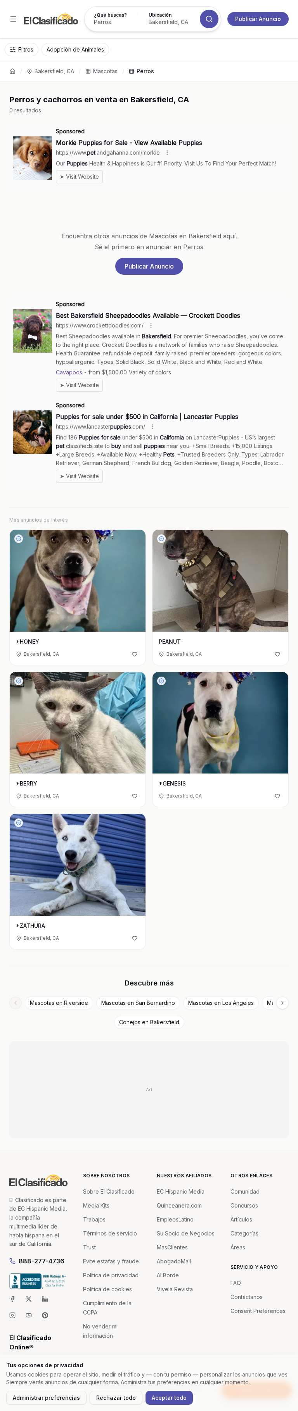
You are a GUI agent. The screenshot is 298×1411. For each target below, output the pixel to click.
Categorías (244, 1233)
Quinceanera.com (179, 1205)
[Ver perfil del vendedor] (18, 538)
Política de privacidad (111, 1275)
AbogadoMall (174, 1261)
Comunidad (245, 1191)
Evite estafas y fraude (111, 1261)
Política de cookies (107, 1289)
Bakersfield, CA (54, 71)
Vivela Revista (175, 1289)
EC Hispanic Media (180, 1191)
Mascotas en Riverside (59, 1002)
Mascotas (105, 71)
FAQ (235, 1283)
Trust (89, 1247)
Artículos (241, 1219)
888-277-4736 (41, 1261)
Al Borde (168, 1275)
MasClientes (172, 1247)
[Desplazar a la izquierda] (15, 1003)
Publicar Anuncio (258, 19)
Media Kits (96, 1205)
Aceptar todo (169, 1397)
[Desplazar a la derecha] (282, 1003)
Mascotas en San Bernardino (138, 1002)
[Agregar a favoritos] (134, 654)
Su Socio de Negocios (186, 1233)
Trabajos (94, 1219)
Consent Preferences (258, 1311)
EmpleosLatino (175, 1219)
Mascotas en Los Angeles (221, 1002)
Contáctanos (246, 1297)
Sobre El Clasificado (109, 1191)
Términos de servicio (110, 1233)
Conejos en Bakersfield (149, 1022)
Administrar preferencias (46, 1397)
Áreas (237, 1247)
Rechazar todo (116, 1397)
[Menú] (13, 19)
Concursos (244, 1205)
